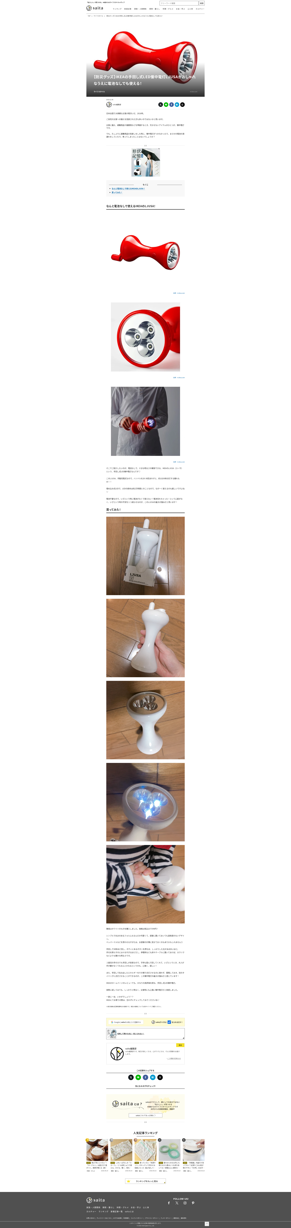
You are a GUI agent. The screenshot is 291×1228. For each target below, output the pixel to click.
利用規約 (126, 1218)
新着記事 (127, 9)
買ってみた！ (117, 192)
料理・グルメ (168, 9)
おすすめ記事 (117, 1218)
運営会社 (176, 1218)
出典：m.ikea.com (179, 293)
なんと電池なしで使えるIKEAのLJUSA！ (128, 188)
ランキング (117, 9)
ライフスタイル (98, 16)
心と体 (190, 9)
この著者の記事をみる (174, 1058)
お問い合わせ (90, 1218)
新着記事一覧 (117, 1211)
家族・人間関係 (140, 9)
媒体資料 (183, 1218)
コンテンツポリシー (137, 1218)
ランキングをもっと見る (147, 1181)
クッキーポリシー (166, 1218)
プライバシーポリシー (152, 1218)
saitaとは (129, 1211)
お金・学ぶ (180, 9)
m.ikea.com (193, 92)
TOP (89, 16)
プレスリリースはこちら (104, 1218)
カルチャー (200, 9)
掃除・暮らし (154, 9)
